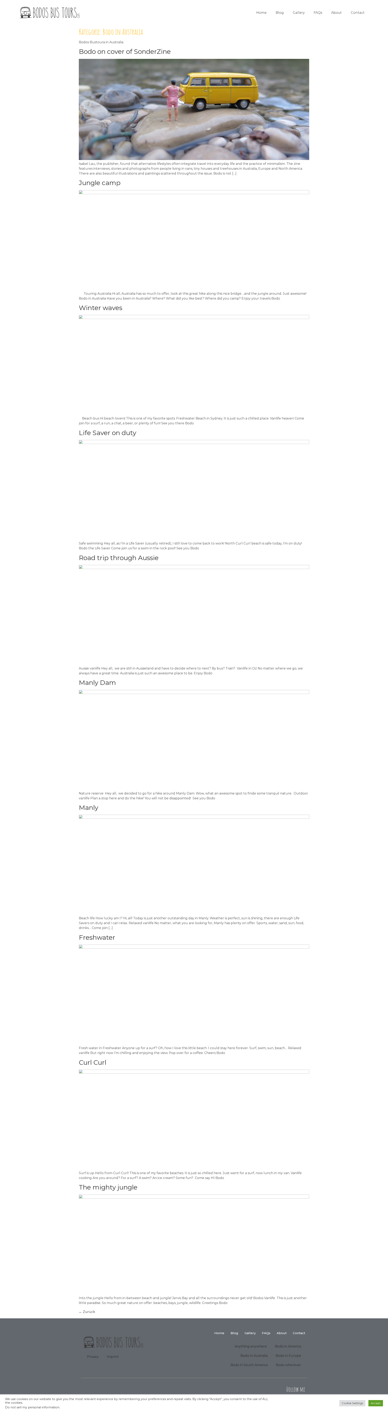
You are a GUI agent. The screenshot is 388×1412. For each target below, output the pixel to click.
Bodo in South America (249, 1365)
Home (261, 13)
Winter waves (100, 308)
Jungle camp (99, 183)
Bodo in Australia (254, 1356)
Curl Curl (92, 1062)
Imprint (113, 1357)
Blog (280, 13)
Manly (88, 807)
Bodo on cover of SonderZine (125, 51)
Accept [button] (376, 1403)
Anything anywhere (251, 1346)
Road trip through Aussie (119, 558)
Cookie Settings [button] (352, 1403)
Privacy (93, 1357)
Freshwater (97, 937)
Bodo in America (288, 1346)
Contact (358, 13)
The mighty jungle (108, 1187)
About (336, 13)
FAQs (318, 13)
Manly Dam (97, 682)
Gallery (299, 13)
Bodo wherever (288, 1365)
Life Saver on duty (107, 433)
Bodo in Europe (288, 1356)
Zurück (87, 1312)
